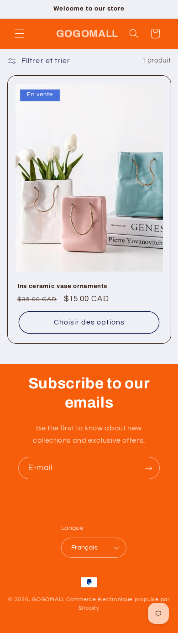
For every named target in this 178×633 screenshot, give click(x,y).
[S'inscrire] (148, 468)
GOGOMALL (48, 599)
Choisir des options (89, 322)
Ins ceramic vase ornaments (62, 285)
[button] (19, 33)
